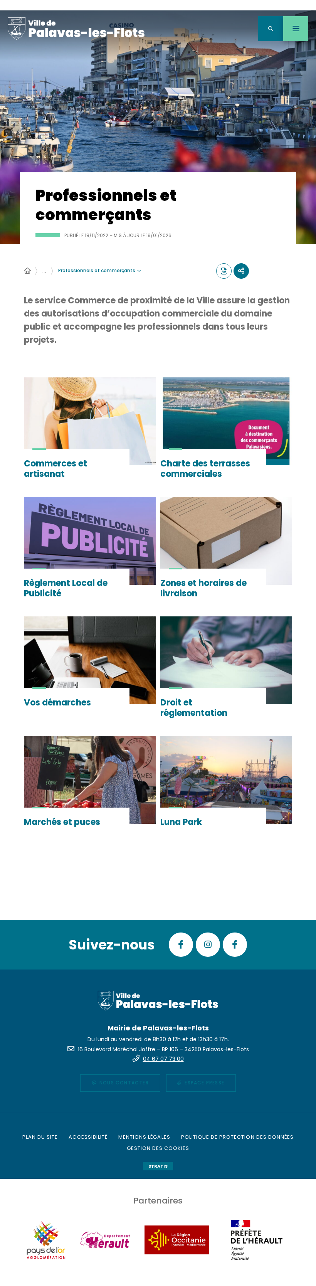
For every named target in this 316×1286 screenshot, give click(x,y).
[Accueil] (27, 271)
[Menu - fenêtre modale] (295, 28)
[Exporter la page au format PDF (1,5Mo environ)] (224, 271)
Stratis (158, 1166)
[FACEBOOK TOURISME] (234, 944)
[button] (270, 28)
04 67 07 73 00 (163, 1059)
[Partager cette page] (241, 271)
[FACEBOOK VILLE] (180, 944)
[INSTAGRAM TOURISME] (207, 944)
